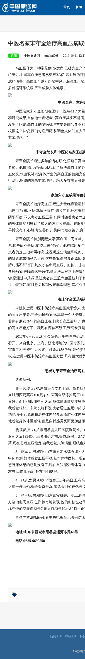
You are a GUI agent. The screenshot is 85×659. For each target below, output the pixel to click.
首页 (66, 7)
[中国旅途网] (26, 7)
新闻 (78, 7)
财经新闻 (71, 636)
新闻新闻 (56, 636)
